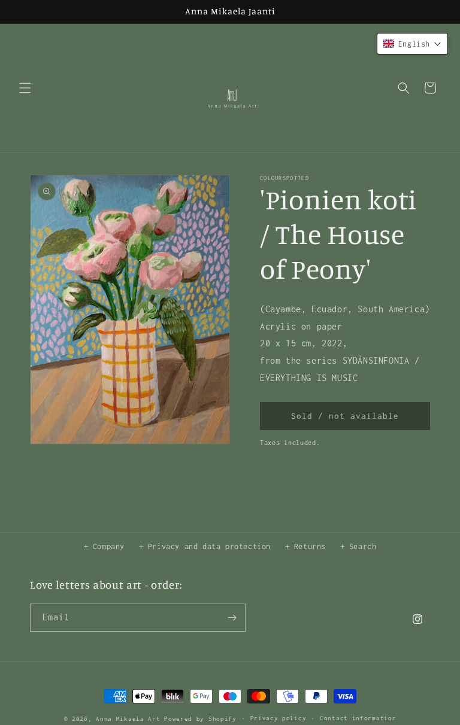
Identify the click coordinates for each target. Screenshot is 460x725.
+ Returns (305, 546)
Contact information (358, 718)
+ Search (358, 546)
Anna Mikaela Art (128, 718)
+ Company (104, 546)
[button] (25, 88)
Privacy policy (278, 718)
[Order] (232, 618)
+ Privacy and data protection (205, 546)
